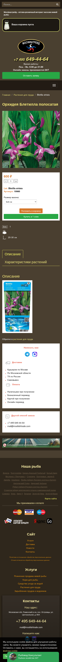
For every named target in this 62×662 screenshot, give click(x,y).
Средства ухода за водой (30, 583)
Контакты (30, 551)
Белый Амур (52, 473)
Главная (6, 94)
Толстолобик (16, 473)
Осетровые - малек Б (45, 476)
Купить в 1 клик (31, 216)
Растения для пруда (24, 94)
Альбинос (15, 480)
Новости (30, 547)
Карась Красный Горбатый (34, 473)
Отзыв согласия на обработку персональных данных (30, 560)
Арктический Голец (21, 483)
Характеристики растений (26, 261)
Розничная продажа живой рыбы (30, 575)
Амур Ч (20, 493)
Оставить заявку (31, 75)
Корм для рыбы (30, 579)
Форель (6, 473)
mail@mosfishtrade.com (18, 426)
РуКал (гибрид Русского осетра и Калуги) (30, 486)
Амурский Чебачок (38, 483)
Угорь (13, 493)
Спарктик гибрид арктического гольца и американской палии (30, 490)
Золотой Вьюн (51, 493)
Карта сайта (51, 498)
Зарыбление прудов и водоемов (30, 590)
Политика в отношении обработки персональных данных (30, 557)
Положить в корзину (31, 210)
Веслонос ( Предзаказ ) (16, 476)
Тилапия (27, 493)
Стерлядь (31, 476)
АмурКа (7, 480)
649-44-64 (31, 58)
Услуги (30, 540)
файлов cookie (10, 651)
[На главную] (31, 43)
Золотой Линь (38, 493)
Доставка (30, 544)
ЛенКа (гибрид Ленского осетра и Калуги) (38, 480)
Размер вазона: (11, 197)
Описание (13, 253)
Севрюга (6, 493)
